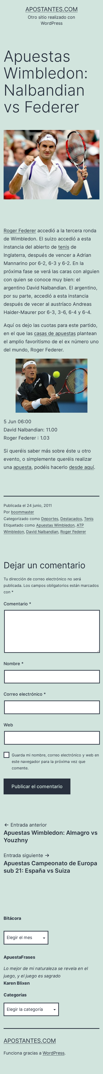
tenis (63, 247)
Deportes (49, 518)
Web (8, 724)
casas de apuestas (55, 333)
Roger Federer (20, 230)
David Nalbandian (42, 531)
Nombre (13, 663)
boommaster (22, 511)
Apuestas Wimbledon (55, 525)
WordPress (53, 1053)
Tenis (88, 518)
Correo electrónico (25, 694)
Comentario (17, 603)
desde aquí (81, 467)
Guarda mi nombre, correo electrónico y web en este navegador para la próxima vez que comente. (55, 761)
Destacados (71, 518)
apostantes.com (51, 9)
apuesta (22, 467)
